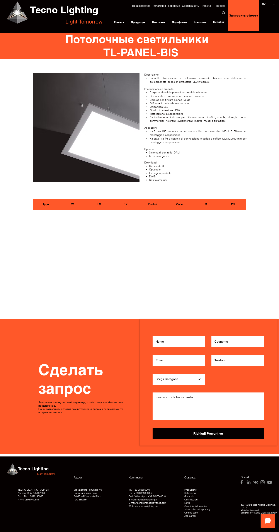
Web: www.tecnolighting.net (143, 506)
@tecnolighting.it (148, 499)
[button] (141, 6)
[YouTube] (269, 482)
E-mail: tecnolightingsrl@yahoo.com (147, 502)
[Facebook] (241, 482)
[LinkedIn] (248, 482)
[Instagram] (262, 482)
